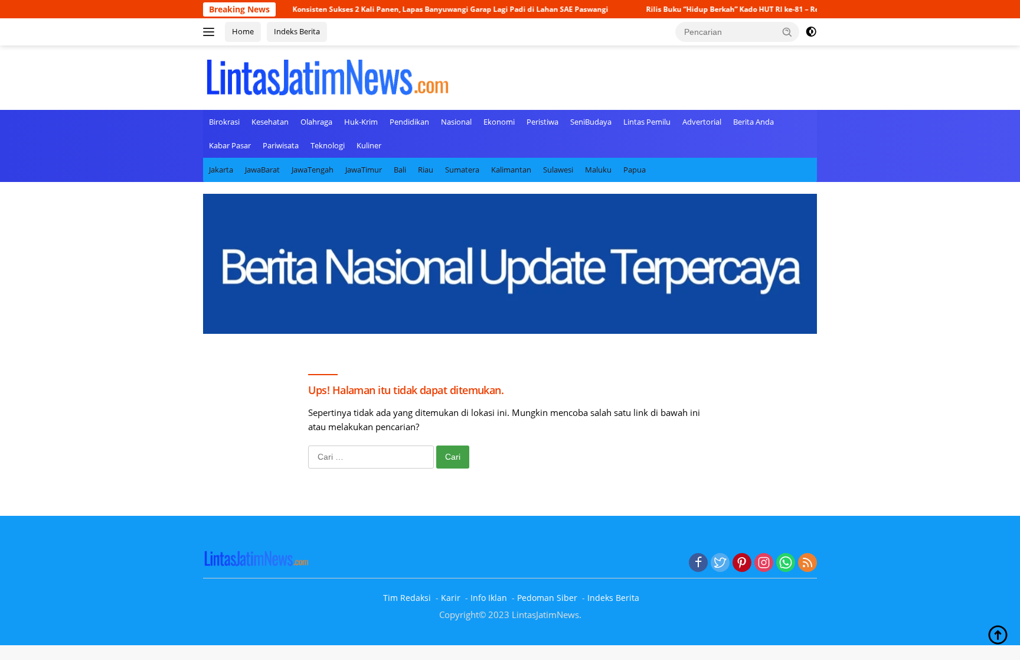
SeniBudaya (591, 121)
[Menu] (211, 32)
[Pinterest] (742, 563)
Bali (400, 169)
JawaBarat (262, 169)
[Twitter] (720, 563)
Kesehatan (270, 121)
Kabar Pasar (230, 145)
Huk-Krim (361, 121)
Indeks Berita (297, 31)
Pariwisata (281, 145)
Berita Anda (753, 121)
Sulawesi (558, 169)
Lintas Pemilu (647, 121)
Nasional (456, 121)
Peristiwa (542, 121)
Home (243, 31)
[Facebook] (698, 563)
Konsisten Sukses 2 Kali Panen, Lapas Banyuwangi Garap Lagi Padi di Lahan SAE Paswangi (425, 9)
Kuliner (369, 145)
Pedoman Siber (547, 597)
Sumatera (462, 169)
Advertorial (701, 121)
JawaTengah (313, 169)
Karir (450, 597)
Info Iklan (488, 597)
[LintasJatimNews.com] (327, 76)
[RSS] (807, 563)
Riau (425, 169)
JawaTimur (363, 169)
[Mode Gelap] (811, 32)
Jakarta (221, 169)
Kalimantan (511, 169)
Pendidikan (409, 121)
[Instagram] (763, 563)
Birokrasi (224, 121)
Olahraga (316, 121)
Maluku (598, 169)
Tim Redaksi (407, 597)
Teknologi (327, 145)
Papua (634, 169)
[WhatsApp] (785, 563)
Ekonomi (499, 121)
